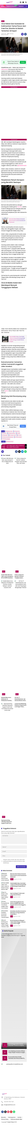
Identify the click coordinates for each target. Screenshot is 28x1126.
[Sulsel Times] (9, 2)
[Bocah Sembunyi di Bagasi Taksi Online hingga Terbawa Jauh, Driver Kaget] (5, 923)
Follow (23, 62)
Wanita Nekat (6, 439)
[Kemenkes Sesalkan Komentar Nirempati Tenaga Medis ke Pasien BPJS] (5, 914)
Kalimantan (4, 69)
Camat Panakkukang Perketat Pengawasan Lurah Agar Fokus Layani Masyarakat (20, 705)
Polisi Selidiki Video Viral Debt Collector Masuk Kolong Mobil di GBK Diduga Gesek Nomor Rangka (18, 886)
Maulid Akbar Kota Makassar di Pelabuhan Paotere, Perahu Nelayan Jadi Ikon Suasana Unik (6, 699)
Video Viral (13, 435)
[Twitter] (19, 451)
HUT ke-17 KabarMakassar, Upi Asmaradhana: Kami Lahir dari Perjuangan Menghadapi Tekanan (20, 699)
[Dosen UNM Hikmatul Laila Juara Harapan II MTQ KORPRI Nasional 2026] (7, 515)
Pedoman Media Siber (16, 1119)
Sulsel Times (3, 33)
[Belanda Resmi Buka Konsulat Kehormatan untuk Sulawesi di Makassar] (5, 877)
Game (4, 433)
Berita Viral (9, 431)
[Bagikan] (25, 34)
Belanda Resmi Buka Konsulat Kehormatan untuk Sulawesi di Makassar (18, 875)
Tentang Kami (11, 1117)
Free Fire (19, 207)
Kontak (19, 1117)
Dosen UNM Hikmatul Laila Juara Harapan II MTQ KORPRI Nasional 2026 (7, 576)
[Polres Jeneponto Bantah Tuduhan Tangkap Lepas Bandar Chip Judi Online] (21, 515)
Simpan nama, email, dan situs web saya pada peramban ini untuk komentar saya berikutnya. (14, 861)
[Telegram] (22, 451)
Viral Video (19, 437)
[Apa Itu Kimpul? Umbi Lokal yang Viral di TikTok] (5, 895)
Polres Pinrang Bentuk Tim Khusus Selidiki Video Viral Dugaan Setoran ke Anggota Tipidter (18, 904)
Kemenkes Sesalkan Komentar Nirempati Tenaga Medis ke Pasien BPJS (18, 912)
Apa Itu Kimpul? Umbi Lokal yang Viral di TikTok (17, 894)
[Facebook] (16, 451)
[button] (20, 2)
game (6, 391)
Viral (20, 435)
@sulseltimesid (22, 165)
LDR (19, 433)
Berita (3, 21)
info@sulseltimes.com (9, 1105)
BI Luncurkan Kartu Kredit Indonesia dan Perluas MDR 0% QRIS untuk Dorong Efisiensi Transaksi (16, 1057)
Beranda (3, 1117)
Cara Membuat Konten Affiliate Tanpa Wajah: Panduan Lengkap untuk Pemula (17, 1051)
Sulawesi (5, 435)
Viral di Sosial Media (8, 437)
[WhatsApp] (25, 451)
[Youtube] (11, 1112)
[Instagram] (8, 1112)
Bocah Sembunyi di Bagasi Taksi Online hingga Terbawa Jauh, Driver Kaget (18, 922)
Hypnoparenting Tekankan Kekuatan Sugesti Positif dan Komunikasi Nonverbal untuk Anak (7, 821)
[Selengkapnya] (14, 1094)
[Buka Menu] (23, 2)
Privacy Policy (4, 1119)
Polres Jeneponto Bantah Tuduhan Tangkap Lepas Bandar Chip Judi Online (19, 576)
